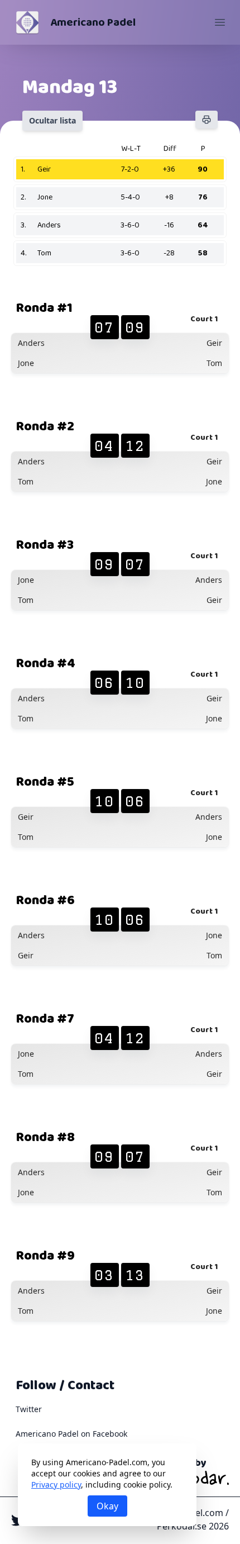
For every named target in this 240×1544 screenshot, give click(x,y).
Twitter (29, 1409)
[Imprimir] (206, 120)
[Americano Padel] (27, 22)
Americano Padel (93, 22)
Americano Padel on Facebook (71, 1433)
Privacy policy (56, 1484)
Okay (107, 1506)
